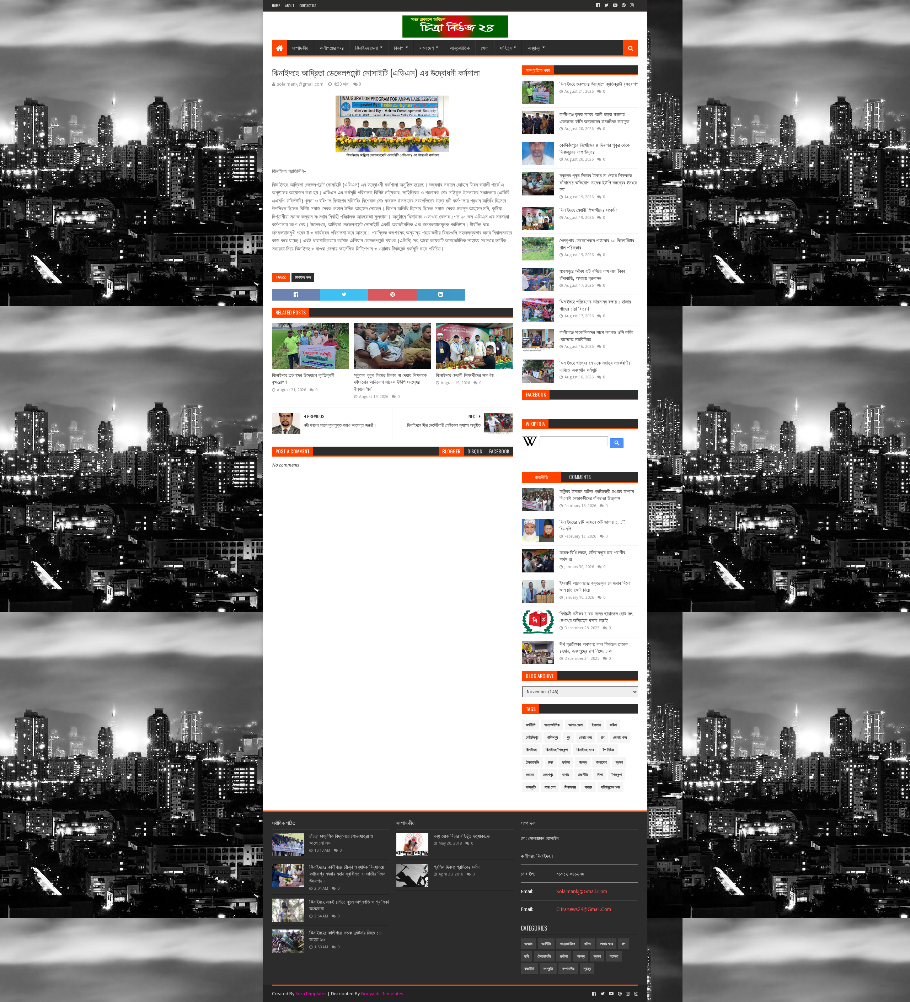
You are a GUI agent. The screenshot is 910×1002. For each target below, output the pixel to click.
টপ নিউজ (608, 750)
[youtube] (615, 5)
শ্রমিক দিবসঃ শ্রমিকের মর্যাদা (457, 867)
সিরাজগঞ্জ (570, 787)
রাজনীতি (583, 774)
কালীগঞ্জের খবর (332, 47)
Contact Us (307, 5)
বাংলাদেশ (426, 47)
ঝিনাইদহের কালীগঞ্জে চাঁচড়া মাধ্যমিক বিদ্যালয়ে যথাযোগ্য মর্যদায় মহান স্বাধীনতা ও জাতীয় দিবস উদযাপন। (347, 874)
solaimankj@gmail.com (581, 891)
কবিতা (613, 725)
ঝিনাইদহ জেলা (366, 47)
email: (527, 891)
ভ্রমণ (619, 762)
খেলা (484, 47)
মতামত (530, 774)
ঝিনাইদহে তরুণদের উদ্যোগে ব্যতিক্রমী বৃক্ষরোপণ (303, 378)
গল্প (602, 737)
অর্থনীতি (530, 725)
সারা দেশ (550, 787)
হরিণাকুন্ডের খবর (610, 787)
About (289, 5)
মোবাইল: (528, 874)
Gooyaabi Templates (382, 993)
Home (276, 5)
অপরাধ (528, 944)
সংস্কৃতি (531, 787)
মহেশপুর (548, 774)
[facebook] (598, 5)
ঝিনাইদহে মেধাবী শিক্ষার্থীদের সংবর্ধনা (465, 375)
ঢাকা (550, 762)
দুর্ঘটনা (566, 762)
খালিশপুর (552, 737)
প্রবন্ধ (583, 762)
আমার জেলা (575, 725)
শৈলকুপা (617, 774)
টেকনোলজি (532, 762)
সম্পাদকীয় (300, 47)
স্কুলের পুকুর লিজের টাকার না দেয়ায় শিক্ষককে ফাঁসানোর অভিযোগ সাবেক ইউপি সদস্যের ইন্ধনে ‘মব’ (390, 382)
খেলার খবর (585, 737)
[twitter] (606, 5)
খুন (568, 737)
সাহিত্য (506, 47)
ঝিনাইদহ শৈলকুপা (557, 750)
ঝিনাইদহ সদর (303, 277)
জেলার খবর (620, 737)
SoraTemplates (310, 993)
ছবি (526, 956)
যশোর (565, 774)
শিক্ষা (600, 774)
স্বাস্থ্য (588, 787)
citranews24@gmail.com (583, 909)
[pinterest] (623, 5)
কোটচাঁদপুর (532, 737)
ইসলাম (596, 725)
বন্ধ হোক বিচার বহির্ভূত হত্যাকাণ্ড (462, 836)
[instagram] (631, 5)
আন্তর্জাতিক (460, 47)
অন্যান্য (534, 47)
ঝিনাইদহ (531, 750)
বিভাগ (398, 47)
